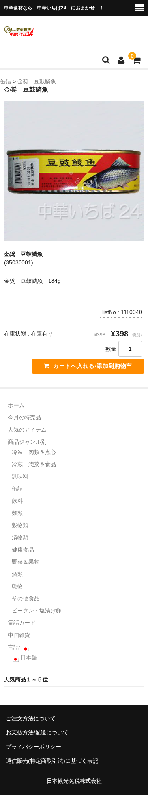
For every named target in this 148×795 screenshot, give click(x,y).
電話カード (22, 623)
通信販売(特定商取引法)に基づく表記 (52, 761)
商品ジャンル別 (27, 442)
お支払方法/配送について (37, 732)
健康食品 (23, 549)
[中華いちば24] (19, 31)
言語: (15, 647)
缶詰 (17, 488)
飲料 (17, 501)
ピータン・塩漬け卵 (37, 610)
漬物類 (20, 537)
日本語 (28, 657)
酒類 (17, 574)
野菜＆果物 (25, 562)
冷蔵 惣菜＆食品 (34, 464)
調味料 (20, 476)
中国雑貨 (19, 635)
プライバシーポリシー (33, 746)
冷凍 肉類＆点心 (34, 452)
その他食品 (25, 598)
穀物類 (20, 525)
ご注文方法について (31, 718)
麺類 (17, 513)
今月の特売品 (24, 417)
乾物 (17, 586)
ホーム (16, 405)
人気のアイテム (27, 429)
